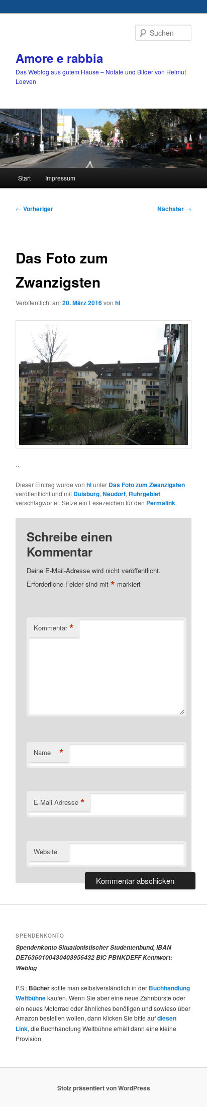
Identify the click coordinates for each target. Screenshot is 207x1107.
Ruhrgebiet (144, 493)
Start (24, 177)
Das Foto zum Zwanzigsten (147, 484)
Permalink (160, 502)
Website (45, 851)
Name (49, 753)
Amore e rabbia (59, 57)
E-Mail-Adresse (59, 802)
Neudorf (114, 493)
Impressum (60, 177)
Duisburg (86, 493)
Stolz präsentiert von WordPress (103, 1087)
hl (117, 302)
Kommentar (54, 628)
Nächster (174, 208)
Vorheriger (34, 208)
